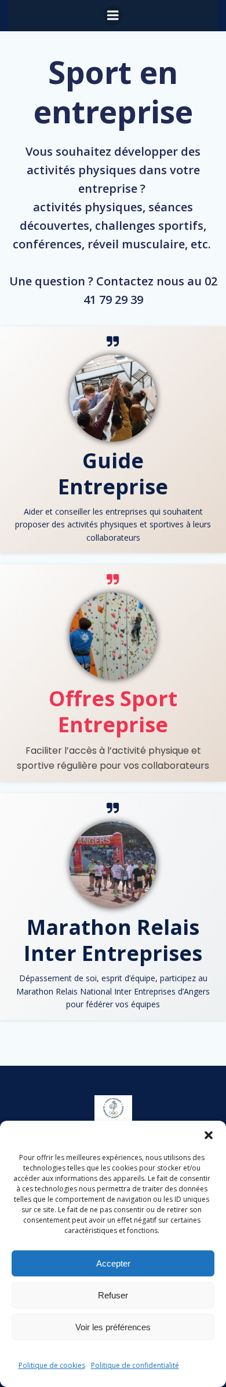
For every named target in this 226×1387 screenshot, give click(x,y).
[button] (208, 1135)
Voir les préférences (113, 1327)
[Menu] (113, 15)
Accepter (113, 1263)
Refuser (113, 1295)
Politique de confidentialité (135, 1365)
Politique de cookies (52, 1365)
